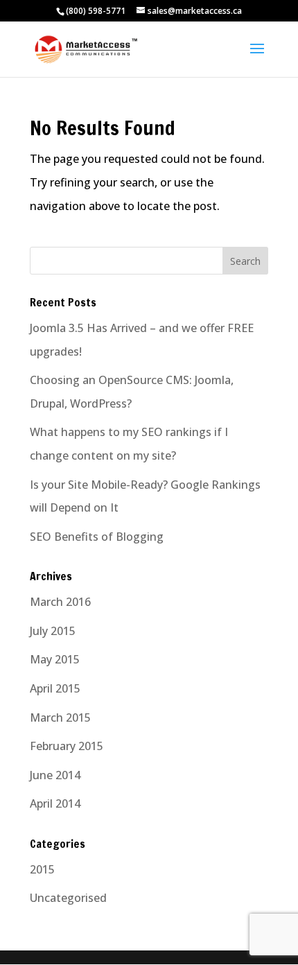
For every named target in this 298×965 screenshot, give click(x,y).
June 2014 (55, 775)
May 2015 (55, 659)
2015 (42, 869)
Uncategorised (68, 897)
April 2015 (55, 688)
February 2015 (66, 746)
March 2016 (60, 601)
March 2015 (60, 717)
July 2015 (53, 630)
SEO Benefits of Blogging (97, 536)
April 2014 (55, 803)
